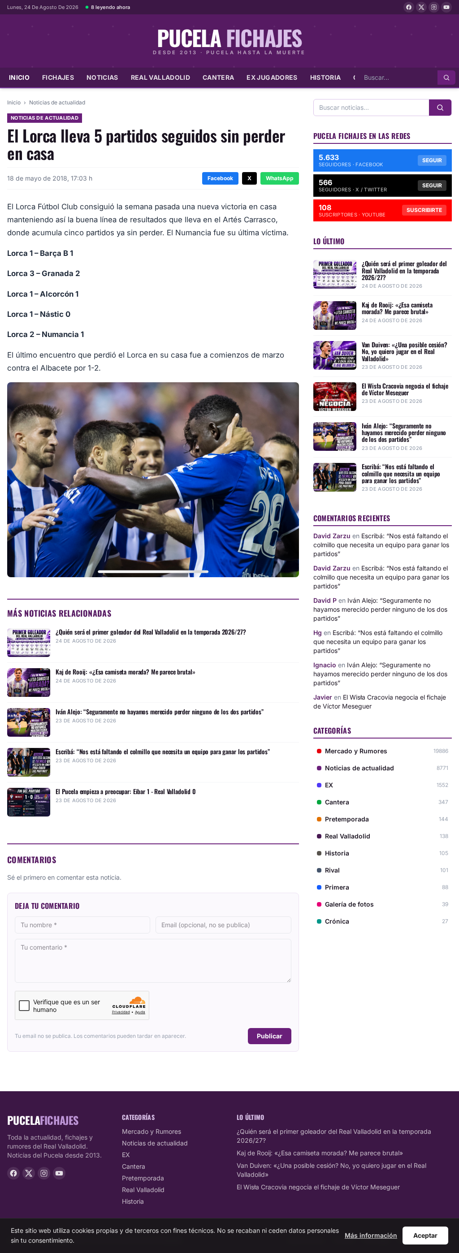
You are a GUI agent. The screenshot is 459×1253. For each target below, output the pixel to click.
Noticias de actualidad (57, 102)
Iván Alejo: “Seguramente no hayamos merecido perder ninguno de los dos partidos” (380, 609)
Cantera (218, 77)
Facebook (220, 178)
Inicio (19, 77)
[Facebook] (408, 7)
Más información (371, 1235)
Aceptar (425, 1235)
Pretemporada (143, 1178)
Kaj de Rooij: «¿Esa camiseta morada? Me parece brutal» (320, 1153)
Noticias (102, 77)
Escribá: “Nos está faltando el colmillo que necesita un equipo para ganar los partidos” (381, 544)
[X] (421, 7)
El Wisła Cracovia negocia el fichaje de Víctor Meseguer (318, 1187)
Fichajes (58, 77)
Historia (325, 77)
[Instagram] (434, 7)
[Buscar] (446, 77)
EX (126, 1154)
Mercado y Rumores (151, 1131)
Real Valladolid (160, 77)
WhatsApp (280, 178)
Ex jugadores (272, 77)
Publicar (269, 1036)
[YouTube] (446, 7)
